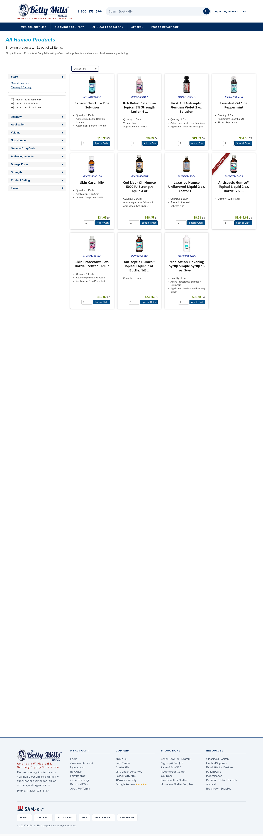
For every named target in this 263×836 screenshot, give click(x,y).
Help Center (123, 763)
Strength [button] (16, 172)
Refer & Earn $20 (171, 767)
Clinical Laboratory (107, 26)
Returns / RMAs (79, 784)
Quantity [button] (16, 116)
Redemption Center (173, 771)
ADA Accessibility (126, 780)
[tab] (37, 76)
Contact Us (122, 767)
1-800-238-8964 (90, 11)
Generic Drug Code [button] (23, 148)
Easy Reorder (78, 775)
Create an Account (81, 763)
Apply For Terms (80, 788)
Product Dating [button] (20, 180)
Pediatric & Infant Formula (221, 780)
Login (73, 758)
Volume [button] (15, 132)
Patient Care (213, 771)
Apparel (137, 26)
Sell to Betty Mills (126, 775)
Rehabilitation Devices (219, 767)
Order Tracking (79, 780)
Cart (243, 11)
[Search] (206, 11)
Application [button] (18, 124)
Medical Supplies (33, 26)
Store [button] (14, 76)
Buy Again (76, 771)
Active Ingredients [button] (22, 156)
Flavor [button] (15, 188)
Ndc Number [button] (19, 140)
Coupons (166, 775)
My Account (231, 11)
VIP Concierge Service (129, 771)
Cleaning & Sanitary (69, 26)
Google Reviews (131, 784)
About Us (121, 758)
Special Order (101, 143)
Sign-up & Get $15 (172, 763)
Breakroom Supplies (218, 788)
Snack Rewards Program (176, 758)
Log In (217, 11)
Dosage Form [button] (19, 164)
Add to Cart (150, 143)
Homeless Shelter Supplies (177, 784)
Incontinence (214, 775)
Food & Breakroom (165, 26)
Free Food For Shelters (175, 780)
